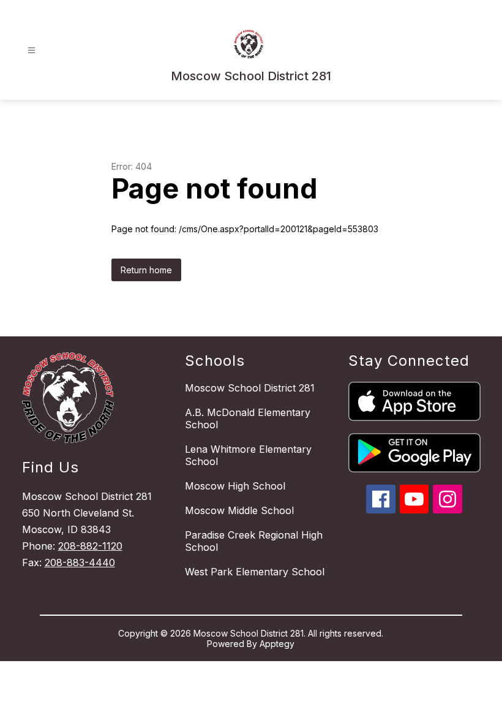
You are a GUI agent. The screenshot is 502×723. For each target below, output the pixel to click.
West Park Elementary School (254, 572)
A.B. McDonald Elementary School (247, 418)
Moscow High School (235, 486)
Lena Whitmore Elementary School (248, 455)
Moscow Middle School (239, 510)
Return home (146, 270)
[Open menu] (31, 51)
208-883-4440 (80, 562)
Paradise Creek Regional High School (254, 541)
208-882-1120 (90, 546)
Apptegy (277, 643)
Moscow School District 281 (250, 388)
